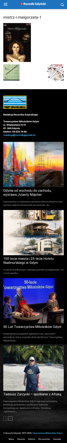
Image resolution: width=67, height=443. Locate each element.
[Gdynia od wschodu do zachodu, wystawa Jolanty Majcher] (33, 164)
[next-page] (10, 418)
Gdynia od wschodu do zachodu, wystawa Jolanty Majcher (27, 193)
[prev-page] (5, 418)
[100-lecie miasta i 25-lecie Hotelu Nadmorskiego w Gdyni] (33, 232)
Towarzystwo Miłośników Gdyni (48, 433)
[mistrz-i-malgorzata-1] (17, 61)
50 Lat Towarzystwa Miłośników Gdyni (32, 327)
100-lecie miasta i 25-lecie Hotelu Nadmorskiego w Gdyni (28, 261)
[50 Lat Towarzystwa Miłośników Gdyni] (33, 300)
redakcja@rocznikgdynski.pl (19, 135)
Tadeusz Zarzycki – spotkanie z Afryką (32, 394)
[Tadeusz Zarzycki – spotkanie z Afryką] (33, 368)
